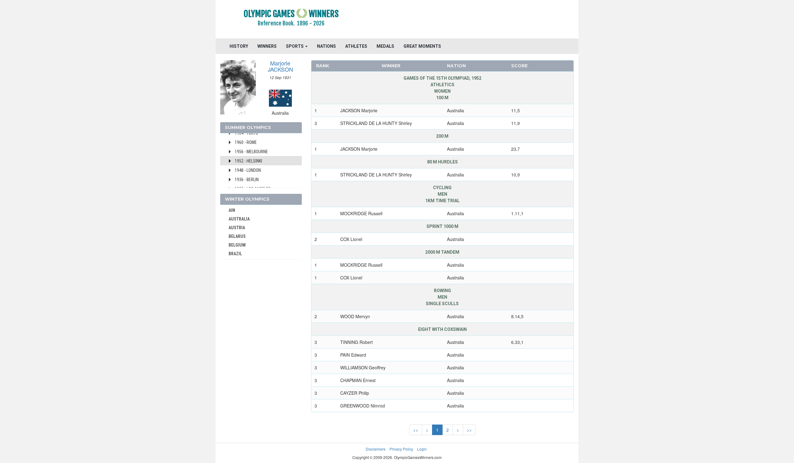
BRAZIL (235, 253)
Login (422, 449)
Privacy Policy (401, 449)
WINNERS (267, 46)
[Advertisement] (473, 20)
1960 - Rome (246, 142)
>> (469, 430)
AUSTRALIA (239, 218)
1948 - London (248, 170)
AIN (232, 210)
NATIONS (326, 46)
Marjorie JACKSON (280, 66)
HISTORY (239, 46)
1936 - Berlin (247, 179)
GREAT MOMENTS (422, 46)
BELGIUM (237, 245)
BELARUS (237, 236)
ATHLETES (356, 46)
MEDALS (385, 46)
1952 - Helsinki (248, 160)
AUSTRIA (237, 227)
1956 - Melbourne (251, 151)
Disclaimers (376, 449)
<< (415, 430)
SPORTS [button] (295, 46)
